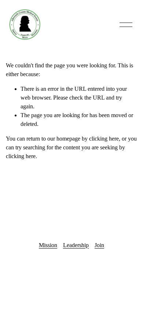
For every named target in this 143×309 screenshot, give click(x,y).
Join (99, 245)
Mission (48, 245)
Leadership (76, 245)
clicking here (104, 138)
